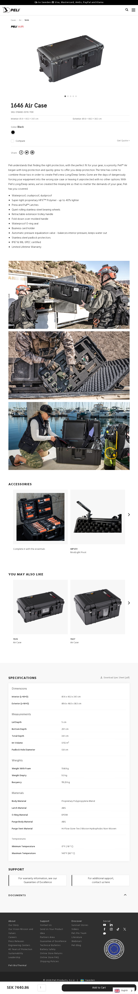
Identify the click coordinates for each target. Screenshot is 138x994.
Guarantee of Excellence (53, 941)
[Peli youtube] (104, 925)
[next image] (112, 60)
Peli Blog (76, 945)
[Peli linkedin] (111, 925)
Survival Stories (80, 925)
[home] (11, 10)
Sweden (89, 980)
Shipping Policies (49, 961)
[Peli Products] (104, 929)
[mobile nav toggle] (133, 9)
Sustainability (15, 953)
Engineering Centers (19, 945)
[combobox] (124, 990)
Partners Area (47, 937)
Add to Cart (99, 988)
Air (20, 20)
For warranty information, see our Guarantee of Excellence (38, 880)
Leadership (14, 957)
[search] (127, 10)
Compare (20, 141)
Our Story (13, 925)
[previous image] (28, 60)
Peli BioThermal (17, 965)
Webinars (77, 941)
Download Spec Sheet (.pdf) (116, 677)
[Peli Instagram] (111, 929)
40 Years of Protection (20, 949)
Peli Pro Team (79, 933)
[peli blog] (104, 934)
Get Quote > (123, 141)
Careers (12, 937)
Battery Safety (48, 949)
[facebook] (21, 153)
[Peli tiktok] (118, 929)
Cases (13, 20)
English (124, 990)
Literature (77, 937)
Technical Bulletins (50, 945)
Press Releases (16, 941)
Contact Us (46, 925)
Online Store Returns (51, 953)
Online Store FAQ (49, 957)
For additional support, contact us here (101, 880)
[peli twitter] (124, 929)
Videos (75, 929)
